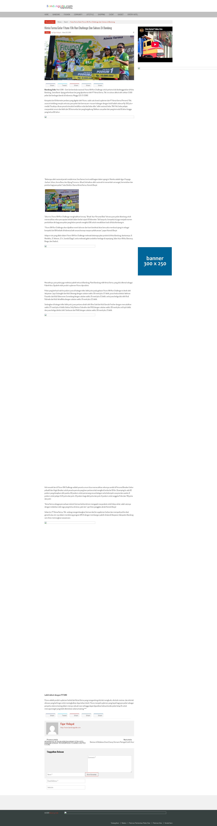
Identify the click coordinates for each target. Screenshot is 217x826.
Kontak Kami (168, 823)
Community (78, 14)
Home (47, 14)
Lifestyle (90, 14)
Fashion (67, 14)
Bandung (56, 14)
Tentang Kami (115, 823)
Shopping (101, 14)
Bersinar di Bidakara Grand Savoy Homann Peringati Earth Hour (112, 742)
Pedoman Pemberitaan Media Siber (139, 823)
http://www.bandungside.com (70, 727)
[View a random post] (169, 14)
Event (111, 14)
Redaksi (124, 823)
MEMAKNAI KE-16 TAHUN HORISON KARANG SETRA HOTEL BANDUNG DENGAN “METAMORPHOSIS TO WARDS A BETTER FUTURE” (65, 743)
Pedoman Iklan (157, 823)
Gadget (121, 14)
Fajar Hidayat (57, 32)
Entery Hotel (133, 14)
